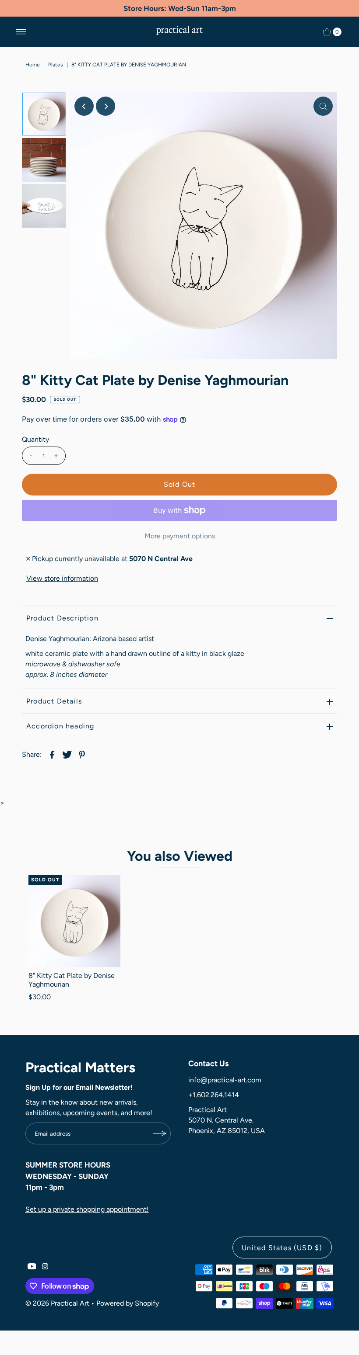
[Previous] (84, 106)
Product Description (62, 618)
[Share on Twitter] (67, 754)
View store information (62, 578)
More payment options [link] (179, 536)
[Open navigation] (21, 32)
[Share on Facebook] (52, 754)
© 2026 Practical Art (57, 1303)
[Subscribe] (160, 1133)
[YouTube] (32, 1267)
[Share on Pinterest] (81, 754)
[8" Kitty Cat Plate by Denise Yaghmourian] (74, 921)
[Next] (105, 106)
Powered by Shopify (127, 1303)
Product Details (54, 701)
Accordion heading (60, 726)
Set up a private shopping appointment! (87, 1209)
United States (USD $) (282, 1248)
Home (32, 65)
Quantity (35, 439)
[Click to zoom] (323, 106)
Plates (55, 65)
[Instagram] (45, 1267)
